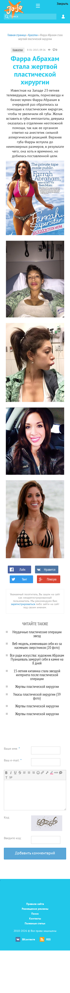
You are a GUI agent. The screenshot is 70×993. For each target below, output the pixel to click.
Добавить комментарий (35, 853)
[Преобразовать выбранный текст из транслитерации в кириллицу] (6, 777)
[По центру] (29, 772)
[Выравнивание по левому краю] (24, 772)
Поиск (35, 914)
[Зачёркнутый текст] (20, 772)
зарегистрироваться (23, 604)
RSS (48, 939)
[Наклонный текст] (11, 772)
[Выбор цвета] (51, 772)
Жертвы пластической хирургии (37, 686)
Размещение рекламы (35, 909)
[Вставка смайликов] (38, 772)
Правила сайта (35, 904)
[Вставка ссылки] (42, 772)
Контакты (35, 918)
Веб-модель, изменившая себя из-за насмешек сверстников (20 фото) (37, 645)
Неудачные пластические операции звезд (37, 633)
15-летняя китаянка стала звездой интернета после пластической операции (37, 674)
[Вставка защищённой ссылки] (47, 772)
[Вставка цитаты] (60, 772)
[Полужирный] (6, 772)
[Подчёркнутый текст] (15, 772)
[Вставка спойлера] (11, 777)
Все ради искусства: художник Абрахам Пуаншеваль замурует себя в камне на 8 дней (37, 659)
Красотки (18, 50)
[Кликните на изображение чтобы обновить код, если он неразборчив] (46, 830)
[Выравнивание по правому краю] (33, 772)
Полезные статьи (35, 923)
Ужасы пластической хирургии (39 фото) (37, 696)
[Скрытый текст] (56, 772)
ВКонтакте (28, 939)
